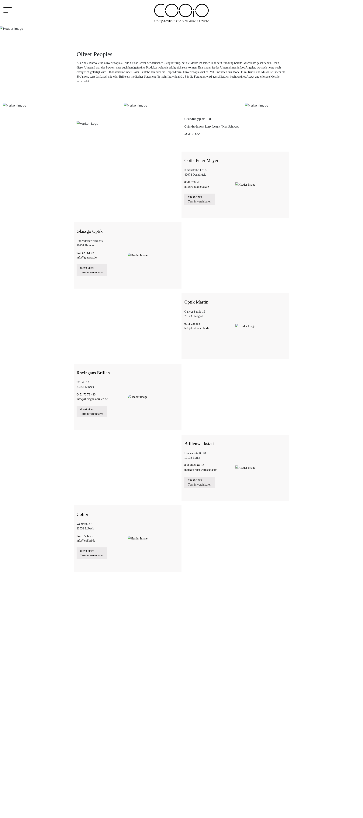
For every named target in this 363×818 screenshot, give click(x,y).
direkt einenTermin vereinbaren (199, 199)
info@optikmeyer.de (196, 186)
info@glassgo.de (87, 257)
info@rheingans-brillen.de (92, 399)
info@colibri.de (86, 540)
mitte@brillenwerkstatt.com (200, 469)
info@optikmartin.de (196, 328)
